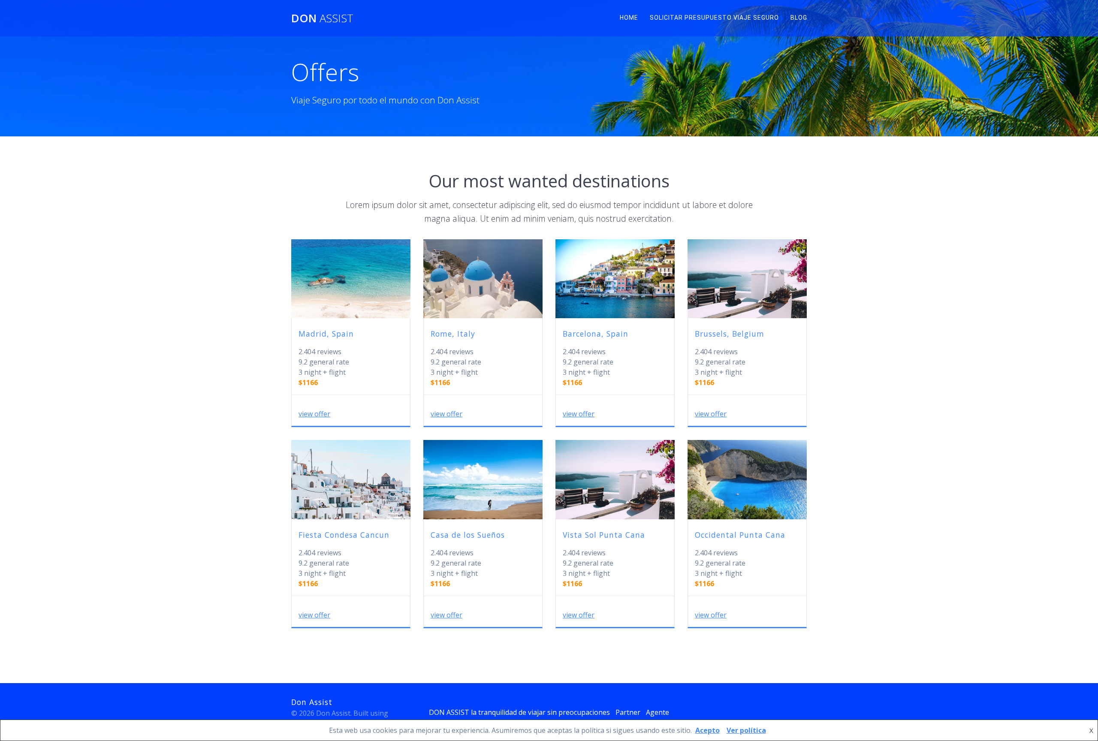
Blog (798, 17)
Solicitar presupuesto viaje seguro (714, 17)
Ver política (746, 730)
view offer (314, 414)
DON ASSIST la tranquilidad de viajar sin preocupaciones (519, 712)
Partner (627, 712)
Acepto (707, 730)
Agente (657, 712)
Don (322, 18)
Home (629, 17)
